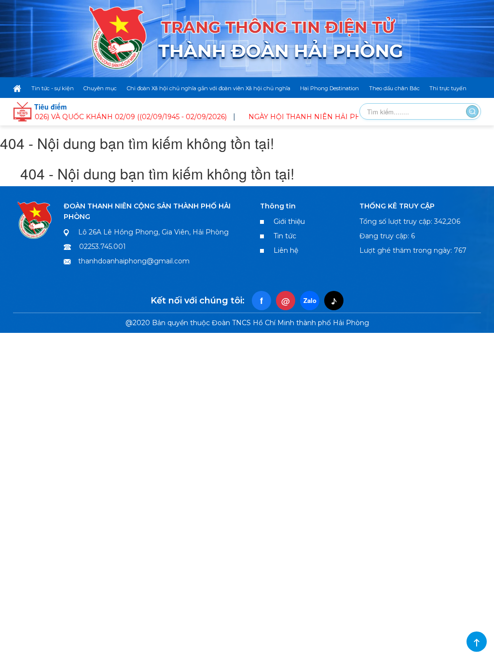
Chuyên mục (100, 88)
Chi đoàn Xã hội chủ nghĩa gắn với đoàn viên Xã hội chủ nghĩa (208, 88)
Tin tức (285, 236)
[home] (17, 88)
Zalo (309, 300)
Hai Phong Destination (329, 88)
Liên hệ (286, 250)
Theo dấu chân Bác (394, 88)
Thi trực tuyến (448, 88)
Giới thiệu (289, 221)
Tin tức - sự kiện (52, 88)
